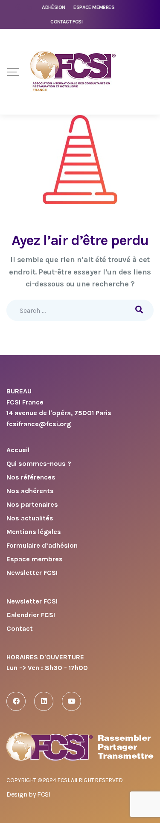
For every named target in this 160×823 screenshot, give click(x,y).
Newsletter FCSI (32, 573)
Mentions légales (33, 532)
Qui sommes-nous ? (38, 464)
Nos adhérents (30, 491)
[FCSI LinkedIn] (43, 701)
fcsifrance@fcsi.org (38, 424)
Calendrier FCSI (30, 615)
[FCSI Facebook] (16, 701)
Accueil (17, 450)
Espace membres (93, 7)
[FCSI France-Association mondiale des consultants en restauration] (73, 72)
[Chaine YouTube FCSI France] (71, 701)
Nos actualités (29, 518)
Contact (19, 628)
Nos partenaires (32, 504)
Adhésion (53, 7)
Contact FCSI (66, 22)
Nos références (30, 477)
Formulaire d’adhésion (42, 545)
